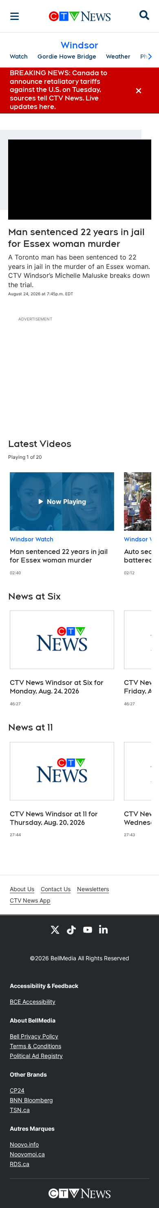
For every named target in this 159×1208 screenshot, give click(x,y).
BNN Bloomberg (31, 1100)
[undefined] (62, 524)
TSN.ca (20, 1109)
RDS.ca (19, 1163)
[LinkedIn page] (104, 930)
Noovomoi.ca (27, 1154)
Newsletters (93, 888)
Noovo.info (24, 1144)
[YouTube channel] (88, 930)
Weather (118, 56)
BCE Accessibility (32, 1001)
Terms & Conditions (35, 1045)
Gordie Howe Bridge (67, 56)
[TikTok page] (71, 930)
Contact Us (56, 888)
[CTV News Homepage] (79, 16)
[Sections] (15, 16)
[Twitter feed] (55, 930)
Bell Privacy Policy (34, 1036)
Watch (19, 56)
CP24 (17, 1090)
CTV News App (30, 900)
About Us (22, 888)
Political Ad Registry (36, 1055)
